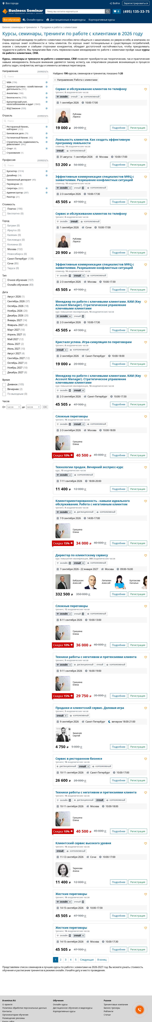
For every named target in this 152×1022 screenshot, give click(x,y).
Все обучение (11, 19)
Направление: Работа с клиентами (77, 79)
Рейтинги (108, 1011)
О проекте (7, 1004)
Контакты (7, 1011)
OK (45, 407)
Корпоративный (91, 97)
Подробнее (118, 127)
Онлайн (64, 97)
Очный (74, 97)
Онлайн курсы (35, 19)
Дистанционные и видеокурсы (68, 19)
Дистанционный (85, 512)
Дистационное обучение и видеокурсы (72, 1007)
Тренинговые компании (116, 1004)
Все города (12, 3)
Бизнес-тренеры (112, 1007)
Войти (116, 3)
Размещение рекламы (13, 1018)
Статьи (107, 1014)
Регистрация (137, 127)
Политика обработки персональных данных (24, 1007)
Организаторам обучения (15, 1014)
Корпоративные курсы (102, 19)
